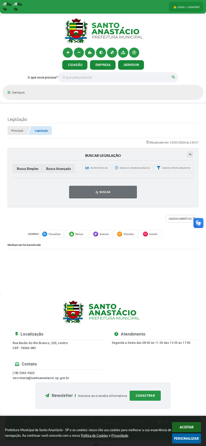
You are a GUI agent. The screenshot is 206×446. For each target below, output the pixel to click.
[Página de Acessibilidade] (134, 53)
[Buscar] (173, 77)
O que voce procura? (43, 77)
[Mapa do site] (123, 53)
